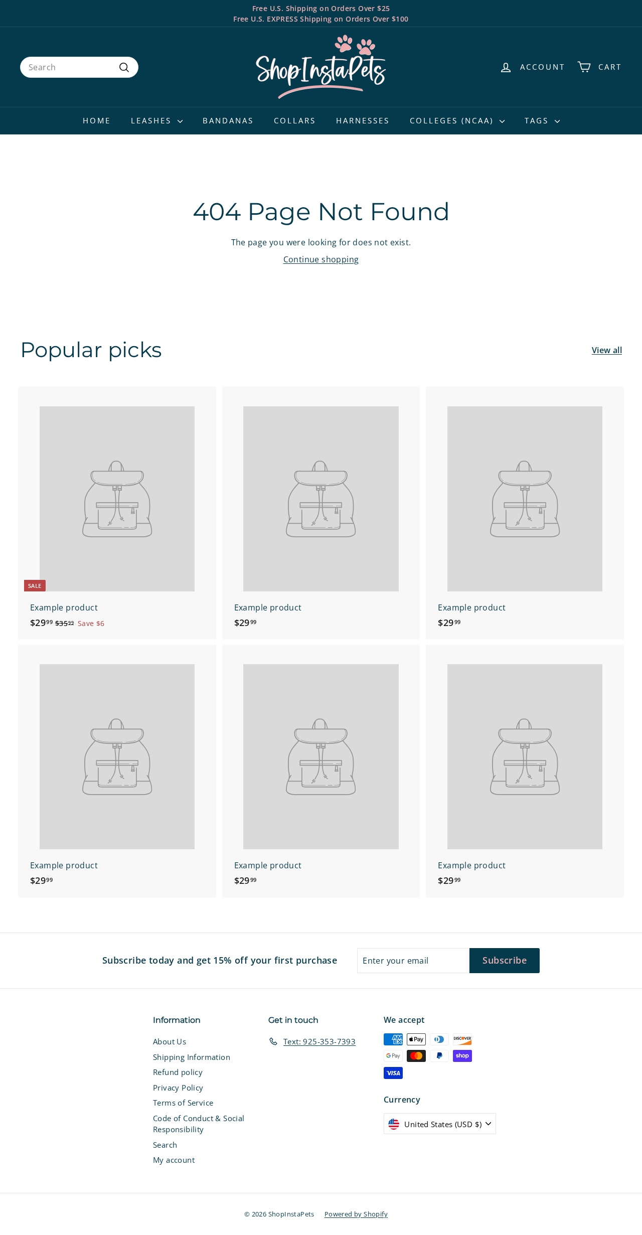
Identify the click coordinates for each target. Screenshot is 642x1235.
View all (607, 350)
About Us (169, 1041)
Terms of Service (183, 1103)
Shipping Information (191, 1057)
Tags (538, 120)
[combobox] (79, 67)
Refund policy (178, 1072)
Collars (295, 120)
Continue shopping (321, 259)
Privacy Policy (178, 1088)
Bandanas (228, 120)
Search (165, 1145)
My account (174, 1160)
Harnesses (363, 120)
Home (97, 120)
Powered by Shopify (356, 1213)
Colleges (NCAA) (453, 120)
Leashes (153, 120)
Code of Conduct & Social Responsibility (199, 1124)
